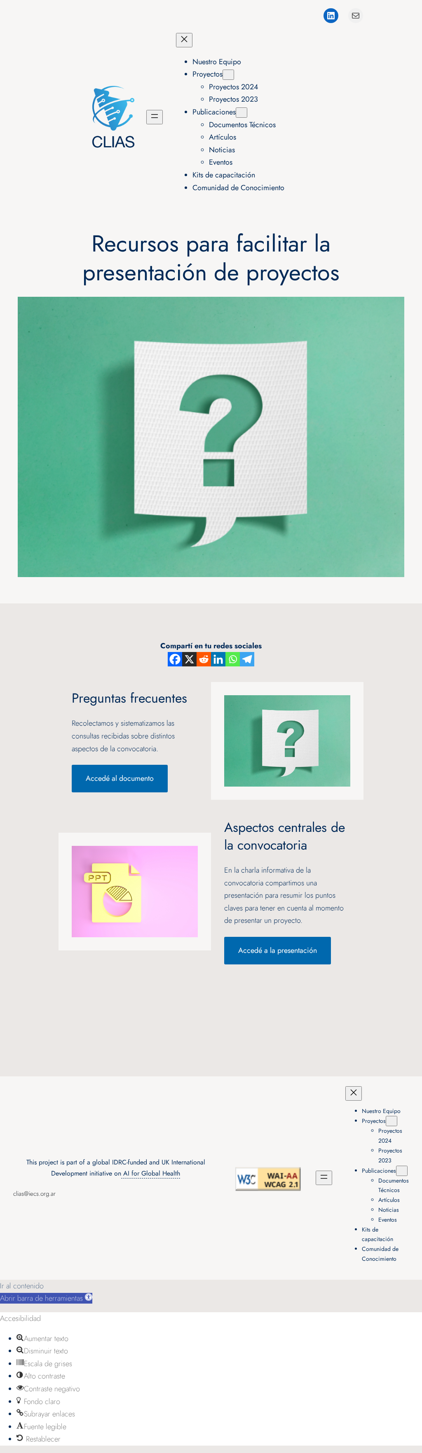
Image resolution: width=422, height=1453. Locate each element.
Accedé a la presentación (277, 950)
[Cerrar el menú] (184, 40)
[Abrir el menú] (154, 117)
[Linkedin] (218, 659)
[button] (46, 1298)
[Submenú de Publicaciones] (241, 112)
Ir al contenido (22, 1286)
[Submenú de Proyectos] (228, 75)
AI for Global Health (150, 1173)
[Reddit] (204, 659)
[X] (189, 659)
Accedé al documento (120, 778)
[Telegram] (247, 659)
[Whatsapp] (232, 659)
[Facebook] (175, 659)
